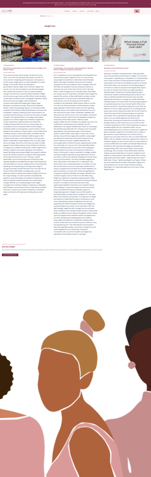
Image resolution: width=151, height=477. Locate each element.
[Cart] (137, 11)
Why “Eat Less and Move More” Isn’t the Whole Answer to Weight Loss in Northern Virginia (24, 69)
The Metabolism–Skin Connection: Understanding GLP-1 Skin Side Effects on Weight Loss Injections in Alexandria (73, 69)
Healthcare (67, 11)
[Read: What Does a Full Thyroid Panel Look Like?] (126, 48)
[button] (68, 11)
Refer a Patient (90, 11)
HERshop (97, 11)
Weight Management (9, 65)
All (3, 65)
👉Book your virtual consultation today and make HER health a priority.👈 (75, 5)
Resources (82, 11)
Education (74, 11)
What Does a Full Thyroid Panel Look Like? (116, 68)
